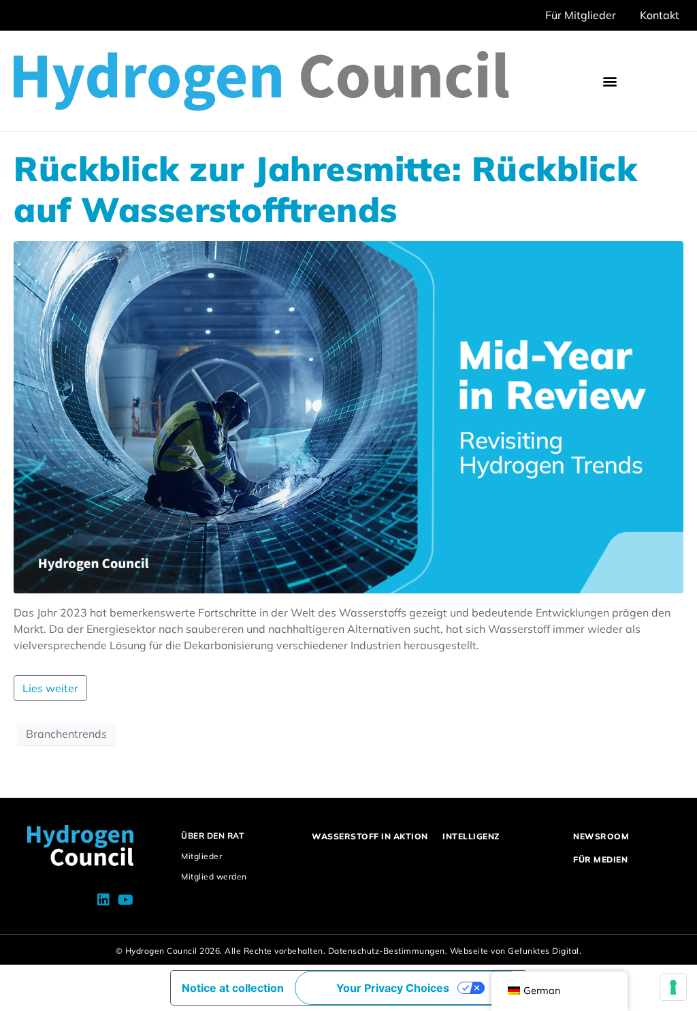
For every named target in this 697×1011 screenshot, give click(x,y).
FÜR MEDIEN (600, 859)
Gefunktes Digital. (544, 951)
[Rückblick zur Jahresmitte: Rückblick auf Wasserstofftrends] (348, 415)
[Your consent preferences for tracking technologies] (673, 987)
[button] (610, 81)
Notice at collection (233, 988)
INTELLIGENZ (471, 836)
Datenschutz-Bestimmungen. (388, 951)
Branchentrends (66, 734)
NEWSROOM (601, 836)
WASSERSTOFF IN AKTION (370, 836)
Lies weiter (50, 688)
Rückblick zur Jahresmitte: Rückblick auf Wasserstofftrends (325, 189)
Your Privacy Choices (392, 988)
